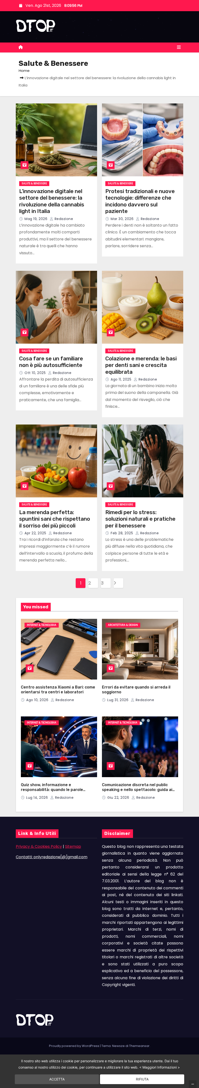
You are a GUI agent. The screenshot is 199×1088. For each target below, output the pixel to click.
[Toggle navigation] (178, 47)
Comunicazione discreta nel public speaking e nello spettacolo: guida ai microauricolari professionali (137, 789)
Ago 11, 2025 (122, 379)
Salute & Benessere (34, 183)
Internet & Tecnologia (41, 625)
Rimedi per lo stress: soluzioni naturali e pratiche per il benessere (140, 519)
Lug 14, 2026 (37, 797)
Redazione (63, 218)
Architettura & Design (123, 625)
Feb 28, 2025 (122, 533)
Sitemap (73, 846)
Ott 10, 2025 (36, 372)
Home (24, 70)
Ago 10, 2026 (38, 699)
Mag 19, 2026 (37, 218)
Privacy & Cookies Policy (39, 846)
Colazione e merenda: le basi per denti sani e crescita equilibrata (141, 365)
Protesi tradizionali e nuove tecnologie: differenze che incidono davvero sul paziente (140, 201)
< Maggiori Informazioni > (159, 1067)
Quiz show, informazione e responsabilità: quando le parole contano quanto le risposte (52, 789)
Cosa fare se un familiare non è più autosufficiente (51, 362)
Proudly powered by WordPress (74, 1046)
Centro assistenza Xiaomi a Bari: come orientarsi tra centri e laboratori (58, 689)
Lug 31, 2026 (118, 699)
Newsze (118, 1046)
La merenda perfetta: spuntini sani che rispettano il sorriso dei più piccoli (54, 519)
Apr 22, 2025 (36, 533)
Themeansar (139, 1046)
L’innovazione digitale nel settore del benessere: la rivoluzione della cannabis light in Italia (51, 201)
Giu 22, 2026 (118, 797)
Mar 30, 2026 (123, 218)
